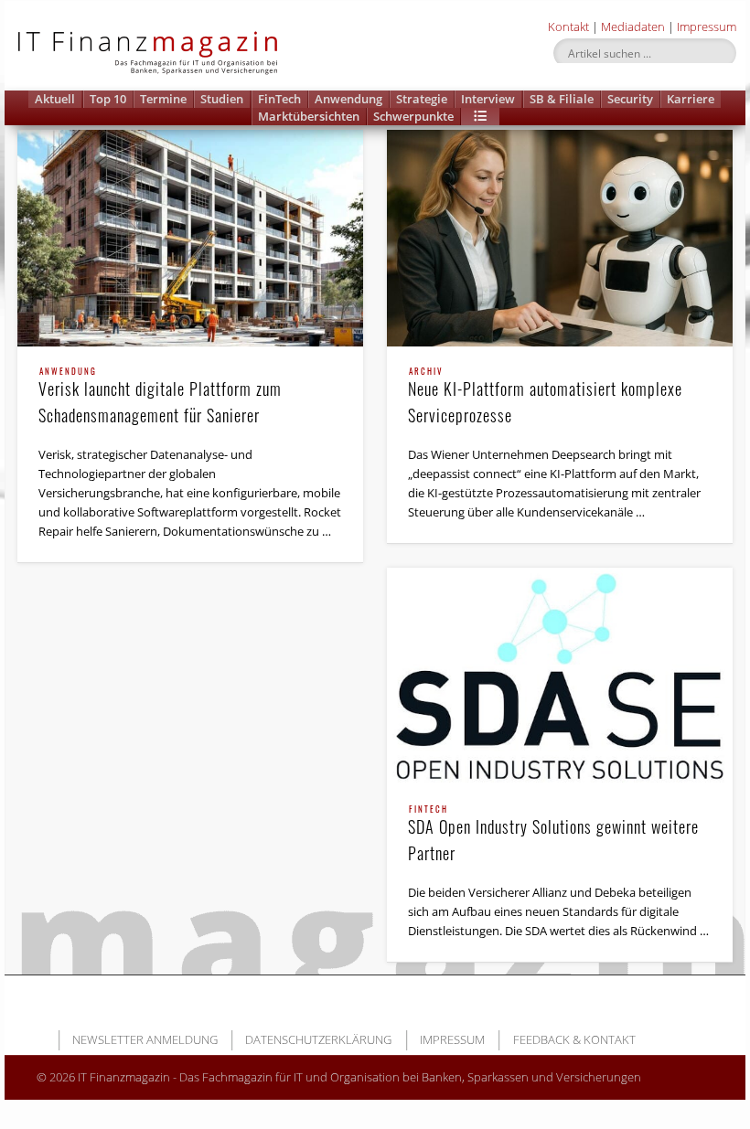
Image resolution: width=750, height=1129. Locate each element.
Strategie (421, 99)
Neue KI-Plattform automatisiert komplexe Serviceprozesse (545, 397)
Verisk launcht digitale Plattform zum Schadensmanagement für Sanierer (160, 397)
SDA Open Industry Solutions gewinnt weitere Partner (553, 835)
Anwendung (348, 99)
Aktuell (55, 99)
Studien (221, 99)
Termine (163, 99)
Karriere (690, 99)
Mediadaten (633, 26)
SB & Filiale (562, 99)
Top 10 (108, 99)
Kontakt (568, 26)
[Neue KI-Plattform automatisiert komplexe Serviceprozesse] (560, 238)
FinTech (279, 99)
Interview (488, 99)
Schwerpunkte (413, 116)
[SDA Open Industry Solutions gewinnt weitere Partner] (560, 676)
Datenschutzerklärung (318, 1039)
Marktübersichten (308, 116)
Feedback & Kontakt (574, 1039)
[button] (480, 116)
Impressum (706, 26)
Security (630, 99)
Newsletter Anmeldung (145, 1039)
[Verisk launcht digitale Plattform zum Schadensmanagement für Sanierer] (190, 238)
